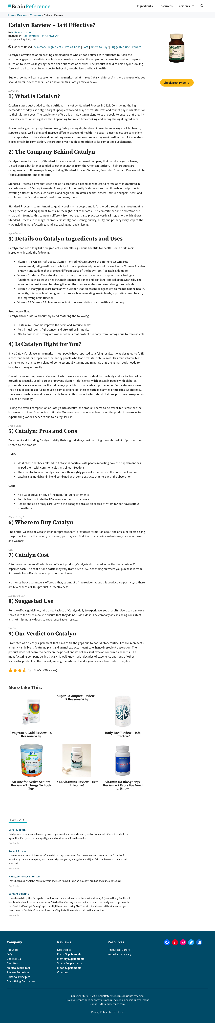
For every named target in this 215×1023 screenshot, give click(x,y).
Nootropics (64, 950)
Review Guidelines (18, 972)
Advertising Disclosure (21, 981)
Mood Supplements (69, 968)
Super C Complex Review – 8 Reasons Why (77, 698)
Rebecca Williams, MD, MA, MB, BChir (40, 35)
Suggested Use (120, 47)
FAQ (9, 954)
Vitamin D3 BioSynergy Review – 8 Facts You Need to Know (123, 785)
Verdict (136, 47)
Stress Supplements (69, 963)
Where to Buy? (100, 47)
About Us (12, 950)
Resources (166, 6)
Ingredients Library (119, 954)
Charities (12, 963)
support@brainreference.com (107, 1004)
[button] (202, 6)
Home (10, 15)
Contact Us (14, 959)
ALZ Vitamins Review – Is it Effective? (77, 784)
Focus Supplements (69, 954)
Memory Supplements (70, 959)
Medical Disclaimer (18, 968)
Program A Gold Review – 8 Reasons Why (31, 734)
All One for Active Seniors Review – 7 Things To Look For (31, 785)
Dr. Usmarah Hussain (21, 32)
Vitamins (35, 15)
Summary (40, 47)
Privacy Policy (99, 1012)
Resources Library (119, 950)
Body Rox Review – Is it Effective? (122, 734)
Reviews (22, 15)
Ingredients (145, 6)
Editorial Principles (18, 977)
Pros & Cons (72, 47)
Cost (85, 47)
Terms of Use (116, 1012)
